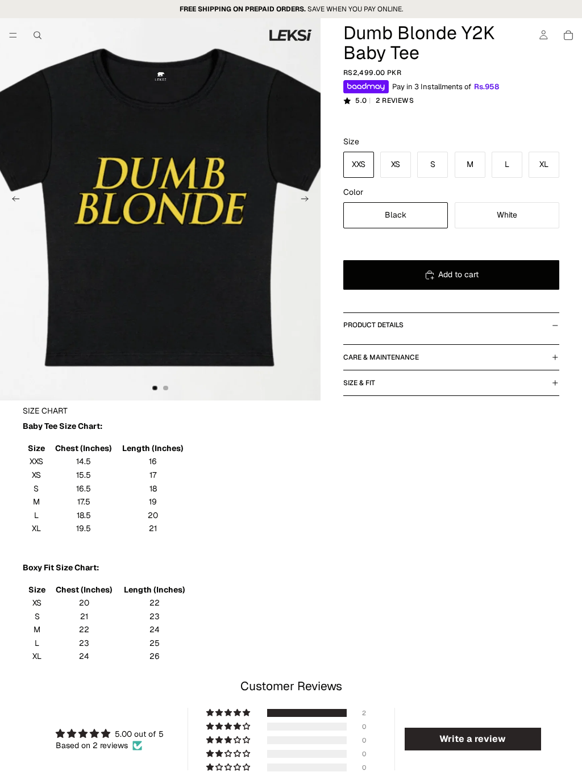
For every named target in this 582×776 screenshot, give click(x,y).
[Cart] (568, 35)
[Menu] (13, 35)
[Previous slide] (12, 200)
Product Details (373, 324)
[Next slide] (308, 200)
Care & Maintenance (381, 357)
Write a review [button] (472, 739)
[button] (229, 713)
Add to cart (458, 274)
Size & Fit (359, 382)
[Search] (37, 35)
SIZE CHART (45, 411)
